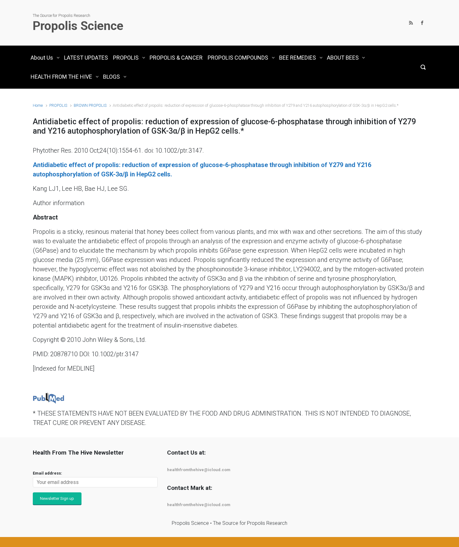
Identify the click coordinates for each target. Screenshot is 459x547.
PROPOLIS (58, 105)
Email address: (47, 473)
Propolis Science (78, 26)
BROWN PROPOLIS (90, 105)
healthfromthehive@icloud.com (198, 469)
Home (38, 105)
